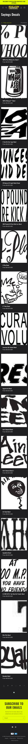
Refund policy (20, 738)
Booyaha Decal (6, 676)
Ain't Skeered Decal (8, 429)
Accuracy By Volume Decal (10, 347)
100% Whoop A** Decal (9, 101)
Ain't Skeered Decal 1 (8, 470)
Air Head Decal (6, 512)
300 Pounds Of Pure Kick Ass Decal (12, 224)
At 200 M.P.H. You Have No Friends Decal (14, 594)
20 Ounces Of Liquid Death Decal (11, 183)
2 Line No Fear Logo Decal (9, 142)
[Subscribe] (23, 718)
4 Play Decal (6, 265)
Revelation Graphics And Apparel (13, 736)
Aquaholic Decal (7, 553)
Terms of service (14, 740)
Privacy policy (13, 738)
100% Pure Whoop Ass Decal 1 (11, 60)
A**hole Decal (6, 306)
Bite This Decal (7, 635)
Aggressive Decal (7, 388)
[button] (3, 7)
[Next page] (24, 685)
